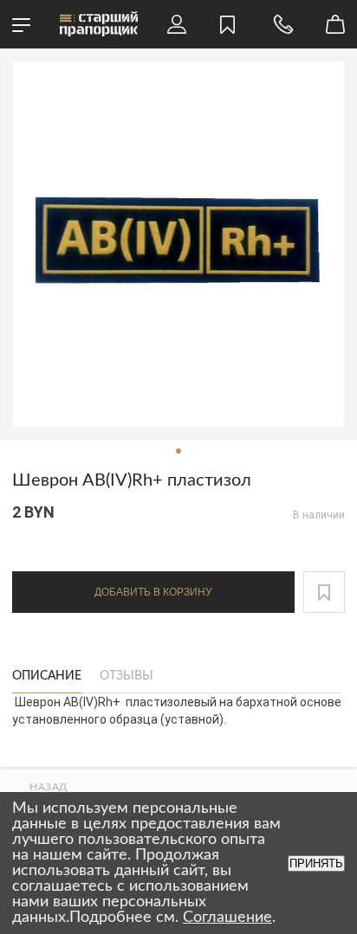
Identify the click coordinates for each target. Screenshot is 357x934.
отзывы (126, 676)
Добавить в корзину (153, 592)
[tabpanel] (178, 244)
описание (46, 676)
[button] (324, 592)
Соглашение (227, 917)
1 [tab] (178, 451)
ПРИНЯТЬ (316, 863)
